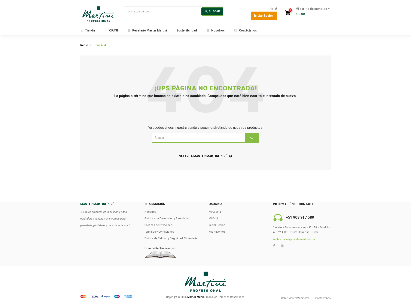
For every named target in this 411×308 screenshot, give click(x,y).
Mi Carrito (214, 218)
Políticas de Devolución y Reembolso (167, 218)
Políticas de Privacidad (158, 225)
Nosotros (218, 30)
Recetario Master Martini (149, 30)
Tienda (90, 30)
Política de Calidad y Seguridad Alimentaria (170, 238)
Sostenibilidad (186, 30)
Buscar (214, 11)
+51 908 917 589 (300, 217)
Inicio (84, 45)
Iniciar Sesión (264, 15)
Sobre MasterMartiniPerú (295, 298)
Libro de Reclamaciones (159, 248)
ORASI (113, 30)
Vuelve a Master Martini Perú (203, 156)
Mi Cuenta (215, 211)
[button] (311, 11)
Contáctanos (248, 30)
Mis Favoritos (217, 231)
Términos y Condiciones (159, 231)
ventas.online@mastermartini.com (294, 239)
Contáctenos (323, 298)
